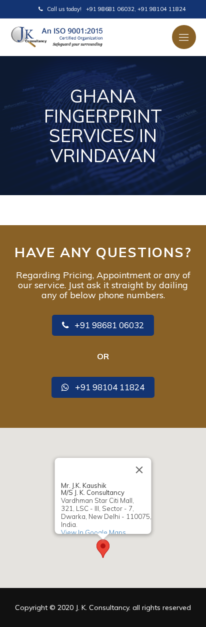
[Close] (140, 470)
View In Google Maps (93, 532)
